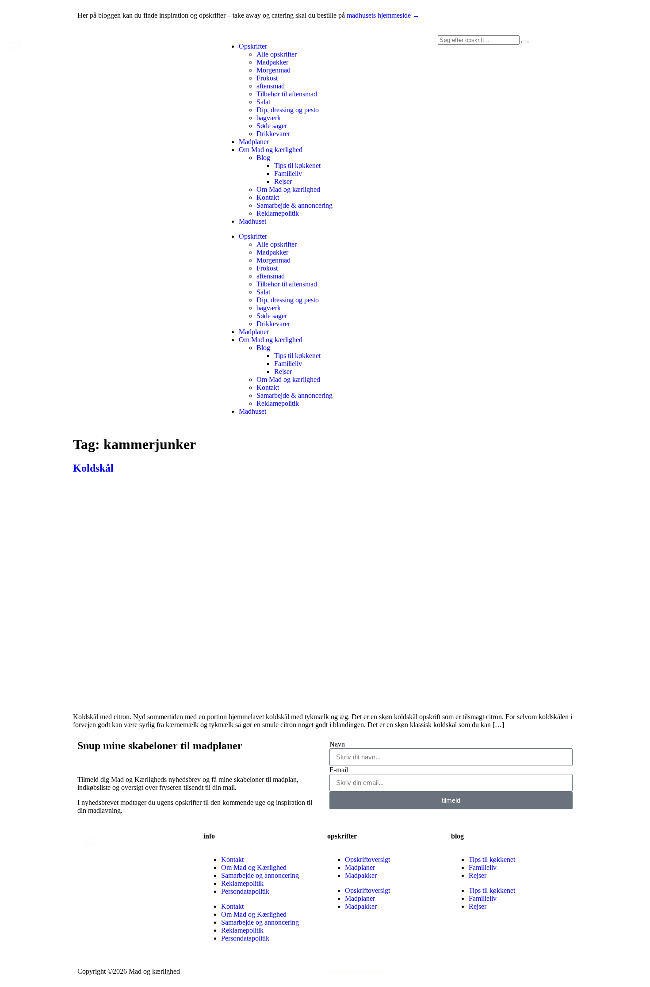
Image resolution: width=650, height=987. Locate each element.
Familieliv (288, 173)
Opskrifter (253, 46)
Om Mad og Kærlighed (254, 867)
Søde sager (271, 126)
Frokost (267, 78)
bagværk (268, 118)
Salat (263, 102)
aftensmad (270, 86)
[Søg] (524, 42)
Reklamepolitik (277, 213)
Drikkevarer (273, 133)
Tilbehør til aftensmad (286, 94)
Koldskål (93, 468)
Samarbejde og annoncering (260, 875)
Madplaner (254, 141)
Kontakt (267, 197)
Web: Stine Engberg (357, 971)
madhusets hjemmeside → (383, 15)
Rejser (283, 181)
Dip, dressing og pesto (287, 110)
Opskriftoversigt (367, 859)
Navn (337, 744)
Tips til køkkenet (297, 165)
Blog (263, 157)
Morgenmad (273, 70)
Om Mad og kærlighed (270, 149)
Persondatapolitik (245, 891)
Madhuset (252, 221)
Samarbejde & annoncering (294, 205)
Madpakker (272, 62)
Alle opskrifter (276, 54)
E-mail (338, 770)
